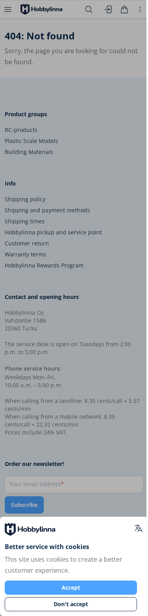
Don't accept (71, 604)
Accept (71, 587)
